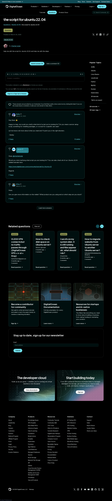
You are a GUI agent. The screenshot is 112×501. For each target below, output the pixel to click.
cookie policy (10, 497)
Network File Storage (34, 460)
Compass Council (53, 439)
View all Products (33, 480)
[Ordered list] (28, 74)
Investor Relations (13, 452)
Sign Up (13, 323)
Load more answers (45, 208)
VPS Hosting (70, 425)
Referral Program (13, 436)
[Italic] (9, 74)
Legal (10, 444)
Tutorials (42, 12)
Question (8, 30)
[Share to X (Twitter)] (93, 35)
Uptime (30, 465)
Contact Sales (105, 1)
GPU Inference (71, 423)
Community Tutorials (53, 420)
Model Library (32, 436)
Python (93, 82)
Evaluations (31, 433)
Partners (10, 433)
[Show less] (81, 114)
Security (10, 449)
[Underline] (11, 74)
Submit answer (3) (37, 63)
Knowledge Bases (33, 420)
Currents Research (53, 431)
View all (37, 226)
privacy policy (44, 493)
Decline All (101, 495)
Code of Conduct (53, 460)
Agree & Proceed (102, 492)
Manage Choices (102, 498)
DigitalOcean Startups (54, 433)
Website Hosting (72, 428)
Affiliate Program (13, 439)
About (10, 420)
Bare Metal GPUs (33, 425)
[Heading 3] (24, 74)
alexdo (20, 149)
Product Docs (63, 12)
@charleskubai (18, 156)
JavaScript (94, 78)
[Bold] (7, 74)
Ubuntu (93, 70)
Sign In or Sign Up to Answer (17, 94)
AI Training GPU (71, 420)
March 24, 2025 (21, 116)
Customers (11, 431)
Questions (52, 12)
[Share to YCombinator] (104, 35)
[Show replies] (81, 139)
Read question (16, 267)
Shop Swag (51, 463)
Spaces (30, 455)
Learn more (48, 323)
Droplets (30, 439)
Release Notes (52, 457)
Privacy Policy (12, 447)
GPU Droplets (32, 423)
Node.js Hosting (71, 436)
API (29, 463)
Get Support (96, 1)
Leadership (11, 423)
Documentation (52, 455)
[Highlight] (19, 74)
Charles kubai (15, 46)
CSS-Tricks (51, 425)
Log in (91, 6)
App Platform (31, 447)
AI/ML (93, 67)
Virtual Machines (72, 444)
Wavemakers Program (54, 436)
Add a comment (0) (52, 63)
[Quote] (30, 74)
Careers (88, 1)
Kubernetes (95, 93)
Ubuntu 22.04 (16, 25)
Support (89, 420)
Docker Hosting (71, 433)
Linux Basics (95, 74)
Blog (79, 1)
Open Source (51, 441)
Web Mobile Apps (72, 439)
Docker (93, 89)
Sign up (101, 6)
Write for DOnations (53, 428)
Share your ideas (92, 431)
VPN (68, 431)
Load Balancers (32, 449)
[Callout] (31, 74)
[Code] (35, 74)
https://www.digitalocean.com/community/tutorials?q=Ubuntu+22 (30, 166)
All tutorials (94, 96)
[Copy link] (107, 35)
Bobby (18, 114)
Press (10, 441)
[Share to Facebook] (97, 35)
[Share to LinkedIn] (100, 35)
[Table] (33, 74)
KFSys (18, 184)
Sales (88, 423)
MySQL (93, 85)
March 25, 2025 (21, 186)
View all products (31, 390)
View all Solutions (72, 447)
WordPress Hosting (72, 441)
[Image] (17, 74)
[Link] (15, 74)
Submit (18, 350)
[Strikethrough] (13, 74)
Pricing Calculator (53, 452)
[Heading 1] (20, 74)
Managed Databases (34, 452)
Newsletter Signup (53, 444)
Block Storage (32, 457)
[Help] (82, 74)
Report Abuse (91, 425)
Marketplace (51, 447)
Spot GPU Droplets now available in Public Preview (17, 1)
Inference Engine (33, 428)
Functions (31, 444)
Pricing (50, 449)
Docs (83, 1)
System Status (91, 428)
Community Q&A (52, 423)
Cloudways (31, 477)
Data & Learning (32, 431)
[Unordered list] (26, 74)
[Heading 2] (22, 74)
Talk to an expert (96, 100)
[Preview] (80, 74)
